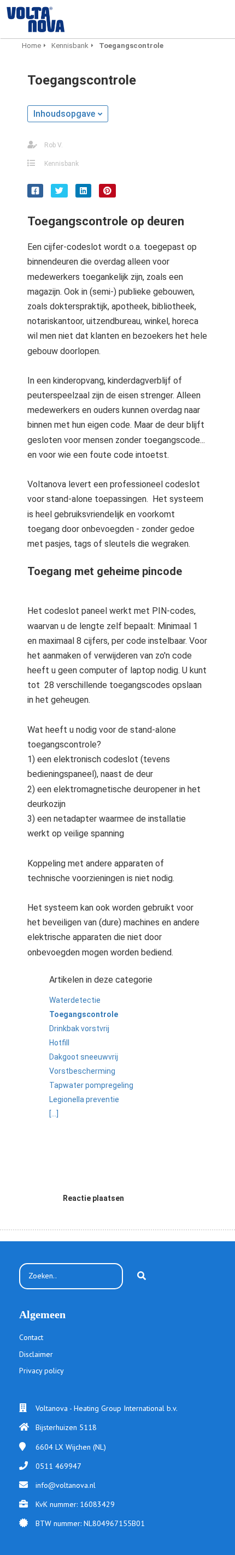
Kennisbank (61, 164)
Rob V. (53, 145)
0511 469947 (58, 1466)
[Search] (141, 1276)
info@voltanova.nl (66, 1485)
